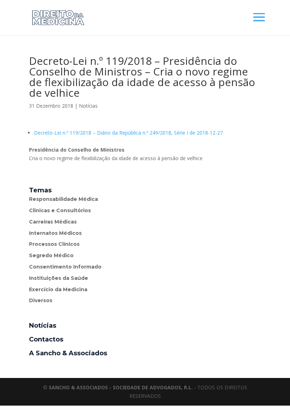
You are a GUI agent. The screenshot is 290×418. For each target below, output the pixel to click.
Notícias (88, 105)
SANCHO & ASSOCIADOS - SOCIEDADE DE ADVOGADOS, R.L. (121, 387)
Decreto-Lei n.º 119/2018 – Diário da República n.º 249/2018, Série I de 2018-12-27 (128, 132)
